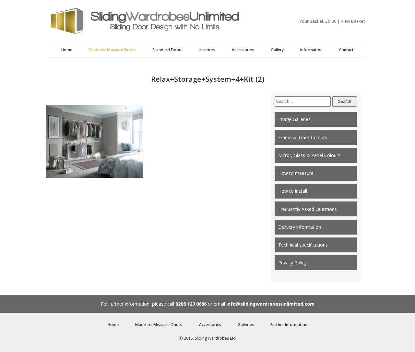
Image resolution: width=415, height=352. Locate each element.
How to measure (296, 173)
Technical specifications (303, 245)
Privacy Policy (292, 263)
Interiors (207, 50)
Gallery (277, 50)
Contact (346, 50)
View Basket (353, 21)
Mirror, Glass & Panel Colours (309, 155)
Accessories (243, 50)
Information (311, 50)
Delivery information (299, 227)
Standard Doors (167, 50)
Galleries (246, 324)
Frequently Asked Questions (307, 209)
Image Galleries (294, 119)
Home (66, 50)
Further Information (288, 324)
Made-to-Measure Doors (112, 50)
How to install (292, 191)
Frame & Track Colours (302, 137)
